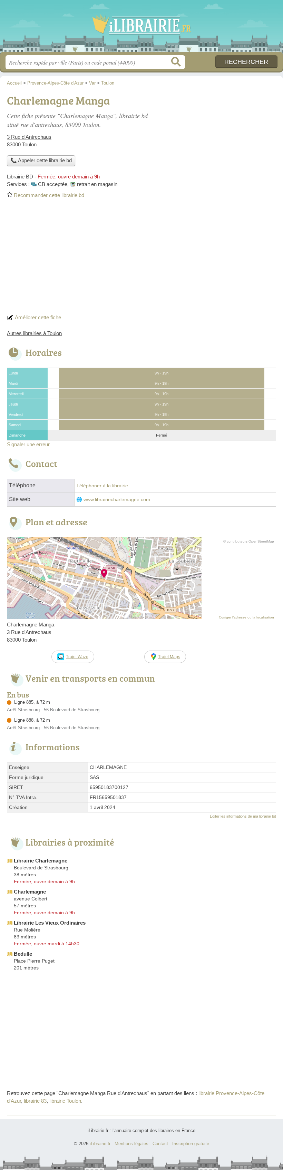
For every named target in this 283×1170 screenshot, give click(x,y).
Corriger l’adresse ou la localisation (246, 617)
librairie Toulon (65, 1101)
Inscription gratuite (190, 1143)
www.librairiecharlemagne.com (117, 499)
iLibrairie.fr (141, 28)
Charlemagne (30, 892)
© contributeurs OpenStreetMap (248, 541)
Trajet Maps (169, 656)
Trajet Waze (77, 656)
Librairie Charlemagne (40, 861)
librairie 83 (35, 1101)
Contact (160, 1143)
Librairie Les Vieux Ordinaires (50, 923)
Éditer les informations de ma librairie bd (243, 816)
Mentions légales (131, 1143)
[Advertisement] (141, 258)
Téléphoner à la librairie (102, 485)
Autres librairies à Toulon (34, 333)
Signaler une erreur (28, 444)
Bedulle (23, 954)
